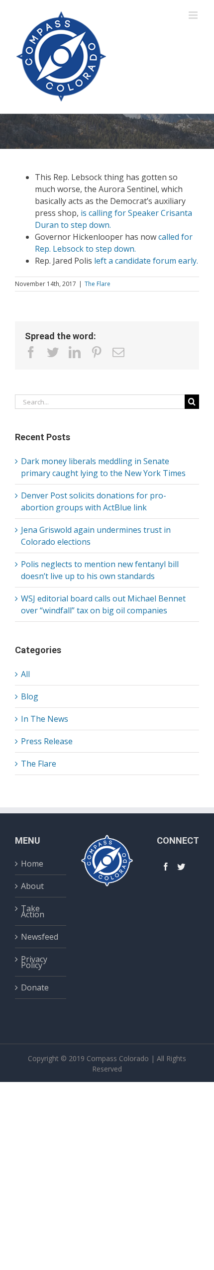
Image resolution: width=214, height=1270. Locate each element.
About (32, 885)
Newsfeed (39, 936)
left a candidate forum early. (146, 260)
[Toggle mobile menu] (194, 15)
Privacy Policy (34, 962)
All (25, 674)
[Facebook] (166, 867)
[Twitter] (181, 867)
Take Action (32, 911)
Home (32, 865)
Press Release (47, 741)
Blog (29, 696)
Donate (35, 987)
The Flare (97, 284)
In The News (44, 718)
